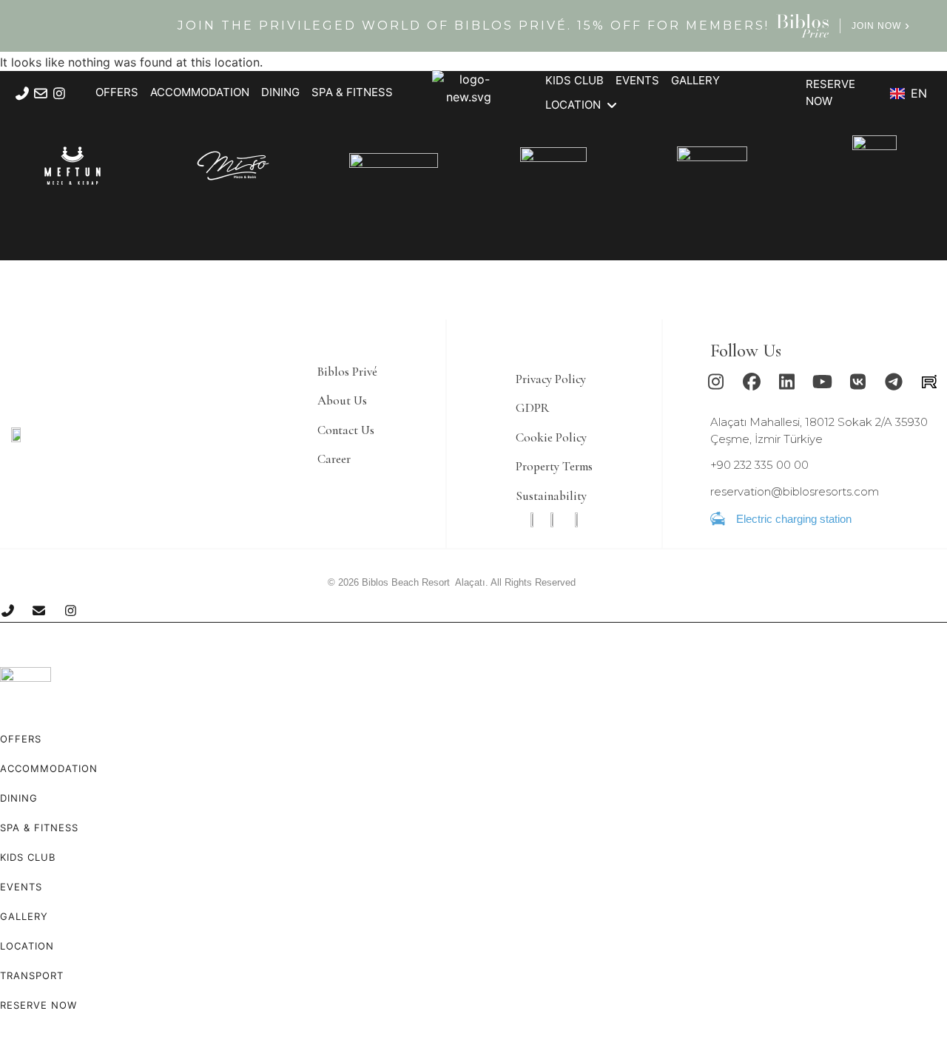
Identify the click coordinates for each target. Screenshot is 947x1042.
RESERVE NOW (38, 1005)
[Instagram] (59, 93)
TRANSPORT (32, 975)
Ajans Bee (598, 582)
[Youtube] (822, 381)
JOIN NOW (876, 26)
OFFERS (20, 739)
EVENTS (21, 887)
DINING (19, 798)
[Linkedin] (787, 381)
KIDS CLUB (27, 857)
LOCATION (27, 946)
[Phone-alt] (22, 93)
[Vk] (858, 381)
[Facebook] (751, 381)
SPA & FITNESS (39, 827)
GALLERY (24, 916)
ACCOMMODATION (49, 768)
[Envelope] (40, 93)
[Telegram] (893, 381)
